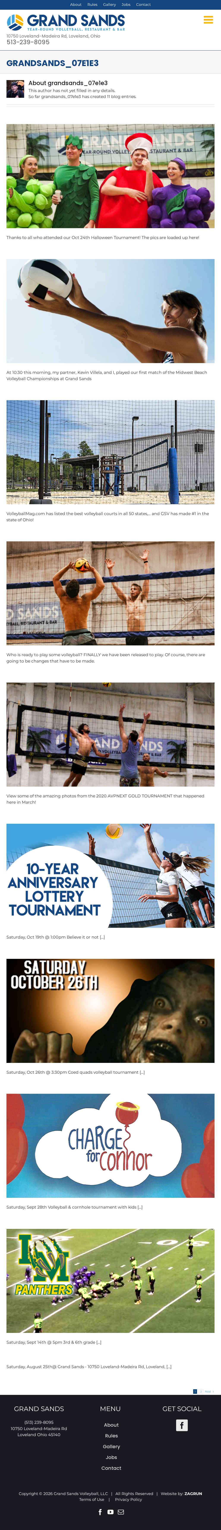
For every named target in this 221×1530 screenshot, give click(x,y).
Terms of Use (91, 1499)
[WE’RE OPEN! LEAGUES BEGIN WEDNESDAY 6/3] (110, 593)
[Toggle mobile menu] (209, 19)
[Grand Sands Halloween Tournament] (110, 1011)
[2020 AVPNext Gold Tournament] (110, 735)
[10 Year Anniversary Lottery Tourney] (110, 876)
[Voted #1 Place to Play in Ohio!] (110, 452)
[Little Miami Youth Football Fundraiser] (110, 1281)
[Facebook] (182, 1425)
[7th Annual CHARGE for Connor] (110, 1146)
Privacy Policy (128, 1499)
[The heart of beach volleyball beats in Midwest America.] (110, 311)
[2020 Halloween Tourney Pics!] (110, 176)
